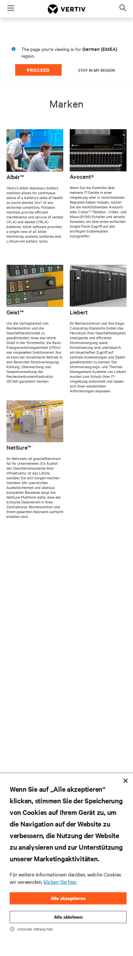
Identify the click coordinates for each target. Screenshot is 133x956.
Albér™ (15, 176)
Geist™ (15, 312)
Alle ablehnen (68, 917)
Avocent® (82, 176)
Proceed (38, 69)
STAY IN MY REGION (96, 70)
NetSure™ (18, 447)
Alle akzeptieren (68, 898)
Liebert (79, 312)
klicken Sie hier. (60, 881)
